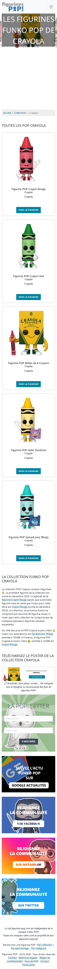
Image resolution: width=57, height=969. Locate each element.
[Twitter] (28, 896)
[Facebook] (28, 814)
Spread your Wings (42, 634)
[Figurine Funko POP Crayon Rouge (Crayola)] (28, 159)
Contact (12, 957)
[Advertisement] (28, 79)
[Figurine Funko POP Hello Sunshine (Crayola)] (28, 420)
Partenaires (28, 964)
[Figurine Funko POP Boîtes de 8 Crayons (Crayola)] (28, 333)
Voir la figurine (28, 210)
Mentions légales (28, 957)
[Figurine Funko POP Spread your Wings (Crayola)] (28, 507)
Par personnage (20, 948)
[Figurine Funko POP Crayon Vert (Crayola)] (28, 246)
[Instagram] (28, 855)
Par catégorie (38, 948)
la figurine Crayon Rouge (25, 598)
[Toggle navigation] (51, 7)
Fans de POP (31, 961)
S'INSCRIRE (28, 741)
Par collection (44, 944)
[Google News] (28, 774)
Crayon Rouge (19, 606)
